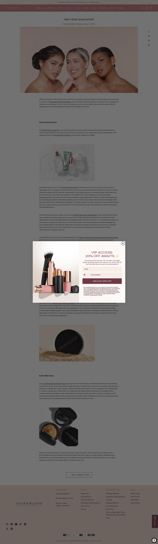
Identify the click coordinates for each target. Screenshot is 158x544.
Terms (100, 295)
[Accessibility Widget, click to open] (154, 540)
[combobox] (86, 275)
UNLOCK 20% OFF (102, 281)
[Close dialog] (123, 243)
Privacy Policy (93, 295)
